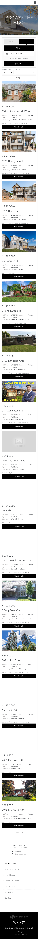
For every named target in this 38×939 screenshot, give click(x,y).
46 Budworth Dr (10, 510)
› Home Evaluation (11, 881)
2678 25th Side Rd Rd (13, 460)
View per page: (6, 69)
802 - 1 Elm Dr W (11, 660)
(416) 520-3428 (20, 854)
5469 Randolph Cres (13, 360)
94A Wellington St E (12, 410)
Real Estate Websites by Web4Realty (18, 928)
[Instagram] (23, 922)
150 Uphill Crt (9, 710)
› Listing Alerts (9, 886)
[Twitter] (19, 922)
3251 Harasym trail (12, 161)
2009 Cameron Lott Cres (15, 759)
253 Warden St (10, 260)
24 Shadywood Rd (11, 310)
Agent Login (19, 932)
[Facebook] (14, 922)
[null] (26, 72)
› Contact (7, 898)
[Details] (19, 106)
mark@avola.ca (20, 851)
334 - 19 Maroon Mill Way (16, 111)
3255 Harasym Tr (11, 210)
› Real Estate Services (12, 869)
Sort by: (18, 69)
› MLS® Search (9, 875)
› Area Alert (8, 892)
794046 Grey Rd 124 (13, 809)
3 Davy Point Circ (11, 610)
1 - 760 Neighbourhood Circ (17, 560)
